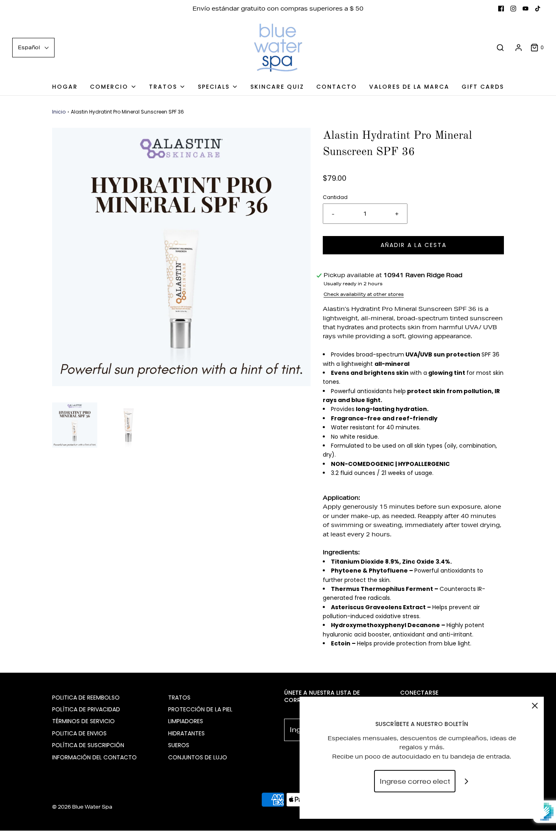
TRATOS (179, 697)
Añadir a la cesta (414, 245)
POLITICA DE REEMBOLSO (86, 697)
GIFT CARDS (483, 87)
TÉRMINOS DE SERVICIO (83, 721)
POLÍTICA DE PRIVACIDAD (86, 709)
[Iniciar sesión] (518, 48)
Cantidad (335, 197)
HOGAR (65, 87)
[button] (74, 425)
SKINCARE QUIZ (277, 87)
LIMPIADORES (185, 721)
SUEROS (178, 745)
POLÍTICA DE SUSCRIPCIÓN (88, 745)
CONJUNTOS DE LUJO (197, 757)
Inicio (59, 111)
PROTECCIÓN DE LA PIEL (200, 709)
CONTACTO (336, 87)
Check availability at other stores (364, 294)
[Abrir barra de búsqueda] (500, 47)
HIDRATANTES (186, 733)
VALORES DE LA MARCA (409, 87)
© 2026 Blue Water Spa (82, 806)
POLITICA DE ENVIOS (79, 733)
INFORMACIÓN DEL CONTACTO (94, 757)
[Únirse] (466, 781)
